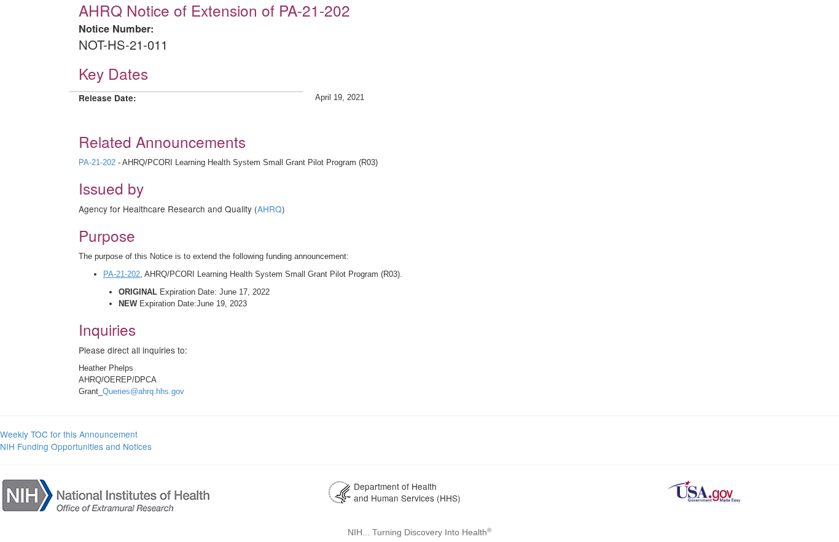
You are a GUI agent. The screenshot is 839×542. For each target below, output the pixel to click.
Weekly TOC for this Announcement (69, 434)
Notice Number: (116, 28)
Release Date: (107, 98)
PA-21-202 (98, 162)
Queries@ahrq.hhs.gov (143, 391)
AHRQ (269, 209)
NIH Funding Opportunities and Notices (76, 446)
